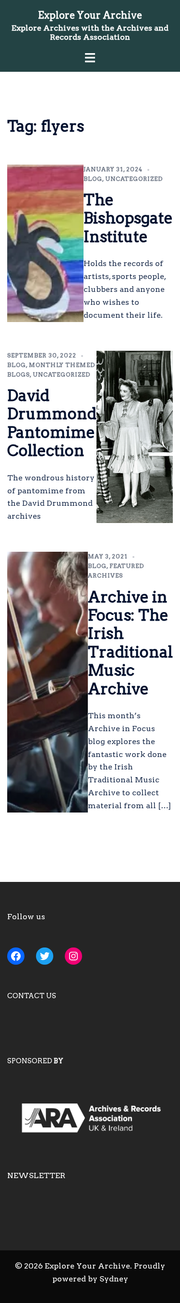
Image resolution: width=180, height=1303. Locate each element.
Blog (93, 178)
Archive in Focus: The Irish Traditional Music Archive (130, 643)
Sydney (113, 1278)
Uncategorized (134, 178)
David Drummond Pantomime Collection (51, 423)
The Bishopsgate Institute (128, 218)
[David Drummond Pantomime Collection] (134, 437)
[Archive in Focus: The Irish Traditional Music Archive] (47, 682)
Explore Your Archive (90, 15)
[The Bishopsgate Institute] (45, 243)
